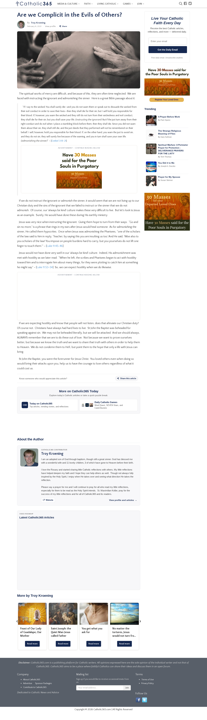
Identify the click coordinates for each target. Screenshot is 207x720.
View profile (50, 26)
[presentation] (17, 621)
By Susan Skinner (165, 180)
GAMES (127, 3)
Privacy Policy (147, 683)
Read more (32, 644)
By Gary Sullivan (165, 137)
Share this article (128, 378)
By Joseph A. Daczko (166, 166)
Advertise (27, 683)
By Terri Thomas (164, 157)
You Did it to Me (166, 163)
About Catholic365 (31, 679)
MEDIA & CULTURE (67, 3)
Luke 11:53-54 (45, 267)
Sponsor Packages (43, 683)
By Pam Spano (164, 120)
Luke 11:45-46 (55, 246)
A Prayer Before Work (169, 117)
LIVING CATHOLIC (107, 3)
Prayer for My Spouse (169, 177)
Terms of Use (147, 679)
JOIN (140, 3)
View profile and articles (123, 500)
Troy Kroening (38, 22)
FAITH (87, 3)
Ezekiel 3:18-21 (59, 140)
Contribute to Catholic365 (35, 687)
